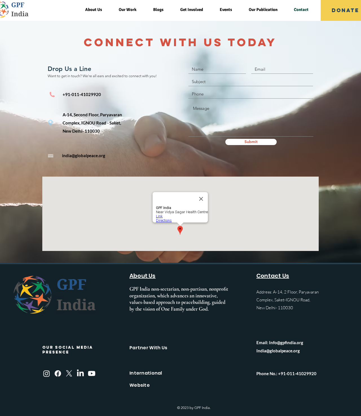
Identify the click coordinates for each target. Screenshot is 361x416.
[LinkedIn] (80, 373)
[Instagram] (46, 373)
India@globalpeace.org (278, 350)
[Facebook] (58, 373)
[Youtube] (91, 373)
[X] (69, 373)
